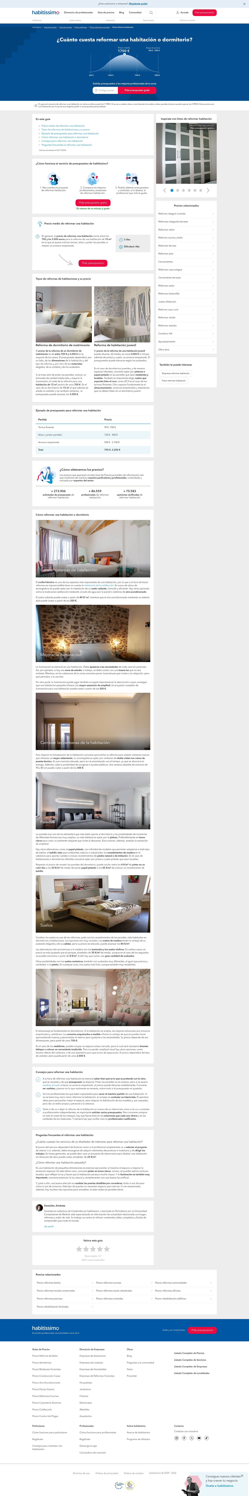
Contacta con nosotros (186, 1431)
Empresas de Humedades (93, 1369)
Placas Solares (148, 20)
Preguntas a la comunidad (140, 1363)
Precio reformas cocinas (108, 1283)
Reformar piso (165, 254)
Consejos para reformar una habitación (62, 141)
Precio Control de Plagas (45, 1416)
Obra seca (163, 350)
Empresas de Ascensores (93, 1356)
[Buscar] (151, 13)
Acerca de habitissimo (138, 1433)
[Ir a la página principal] (45, 12)
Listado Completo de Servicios (190, 1360)
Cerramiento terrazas (169, 278)
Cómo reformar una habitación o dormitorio (65, 137)
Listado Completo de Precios (189, 1353)
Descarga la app (88, 1446)
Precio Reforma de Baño (45, 1356)
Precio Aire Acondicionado (46, 1383)
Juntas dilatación (167, 302)
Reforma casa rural (168, 310)
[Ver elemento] (171, 190)
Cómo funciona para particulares (49, 1433)
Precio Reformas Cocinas (45, 1396)
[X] (191, 1439)
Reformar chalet (166, 318)
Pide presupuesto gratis (137, 90)
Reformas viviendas (187, 20)
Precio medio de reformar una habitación (63, 126)
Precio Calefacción (42, 1410)
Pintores (84, 1396)
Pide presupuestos (204, 13)
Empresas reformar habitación (175, 373)
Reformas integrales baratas (173, 222)
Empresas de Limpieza (91, 1363)
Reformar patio (166, 286)
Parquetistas (86, 1383)
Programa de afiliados (138, 1439)
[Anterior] (165, 190)
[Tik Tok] (206, 1439)
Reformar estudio (167, 326)
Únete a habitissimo (219, 1485)
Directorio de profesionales (78, 13)
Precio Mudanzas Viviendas (46, 1369)
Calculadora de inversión (93, 1453)
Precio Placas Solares (43, 1389)
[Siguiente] (208, 190)
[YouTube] (199, 1439)
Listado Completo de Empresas (190, 1367)
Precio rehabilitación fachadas (52, 1307)
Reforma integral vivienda (171, 214)
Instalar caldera (75, 20)
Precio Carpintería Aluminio (46, 1403)
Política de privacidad (107, 1473)
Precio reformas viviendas (100, 27)
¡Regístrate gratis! (138, 4)
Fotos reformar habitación (174, 381)
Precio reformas (81, 27)
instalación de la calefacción (99, 585)
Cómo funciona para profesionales (98, 1433)
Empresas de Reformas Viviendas (97, 1376)
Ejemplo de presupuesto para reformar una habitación (70, 134)
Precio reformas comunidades (171, 1283)
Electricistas (86, 1403)
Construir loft (165, 334)
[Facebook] (184, 1439)
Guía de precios (106, 13)
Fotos (130, 1369)
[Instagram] (176, 1439)
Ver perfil (49, 1227)
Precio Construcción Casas (46, 1376)
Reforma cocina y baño (170, 238)
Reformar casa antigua (170, 270)
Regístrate (37, 1439)
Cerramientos (165, 262)
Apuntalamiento (166, 342)
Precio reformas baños (49, 1283)
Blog (121, 13)
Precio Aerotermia (41, 1363)
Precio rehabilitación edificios (170, 1299)
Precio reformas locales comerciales (56, 1291)
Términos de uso (81, 1473)
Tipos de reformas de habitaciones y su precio (66, 130)
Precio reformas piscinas (49, 1299)
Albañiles (84, 1410)
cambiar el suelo (51, 1085)
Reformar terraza (167, 246)
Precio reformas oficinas (167, 1291)
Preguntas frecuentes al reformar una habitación (67, 145)
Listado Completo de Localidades (191, 1373)
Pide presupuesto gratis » (202, 128)
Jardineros (85, 1389)
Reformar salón (166, 230)
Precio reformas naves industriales (114, 1291)
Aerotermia (110, 20)
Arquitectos (86, 1416)
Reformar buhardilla (169, 294)
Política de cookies (133, 1473)
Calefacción (37, 20)
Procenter (132, 1376)
